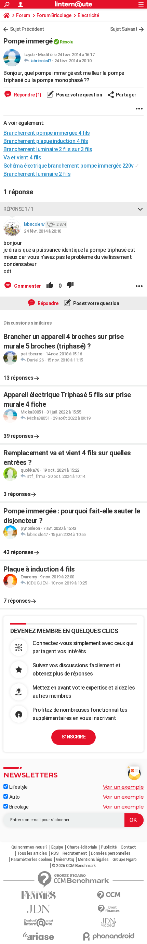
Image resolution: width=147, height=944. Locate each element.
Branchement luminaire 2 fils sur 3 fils (47, 149)
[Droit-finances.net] (109, 909)
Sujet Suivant (123, 29)
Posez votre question (78, 94)
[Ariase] (38, 936)
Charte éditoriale (82, 847)
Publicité (109, 847)
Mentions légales (93, 859)
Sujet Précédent (27, 29)
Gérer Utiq (65, 859)
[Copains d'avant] (38, 922)
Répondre (47, 303)
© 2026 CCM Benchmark (73, 865)
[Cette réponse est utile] (49, 286)
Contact (128, 847)
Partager (126, 94)
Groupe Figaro (124, 859)
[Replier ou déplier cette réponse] (140, 209)
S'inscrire (73, 736)
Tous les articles (32, 853)
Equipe (57, 847)
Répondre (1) (27, 94)
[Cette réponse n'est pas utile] (70, 286)
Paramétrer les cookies (31, 859)
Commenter (27, 286)
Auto (14, 797)
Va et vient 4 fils (22, 157)
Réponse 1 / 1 (18, 209)
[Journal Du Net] (38, 909)
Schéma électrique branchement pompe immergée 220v (68, 165)
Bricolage (18, 807)
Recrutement (75, 853)
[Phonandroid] (109, 936)
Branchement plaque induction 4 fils (45, 141)
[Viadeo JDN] (109, 922)
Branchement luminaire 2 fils (36, 174)
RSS (55, 853)
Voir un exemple (123, 787)
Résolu (66, 41)
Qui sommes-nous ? (29, 847)
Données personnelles (111, 853)
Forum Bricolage (54, 15)
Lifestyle (17, 787)
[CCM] (109, 895)
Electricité (88, 15)
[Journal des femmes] (38, 895)
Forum (23, 15)
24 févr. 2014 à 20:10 (73, 60)
